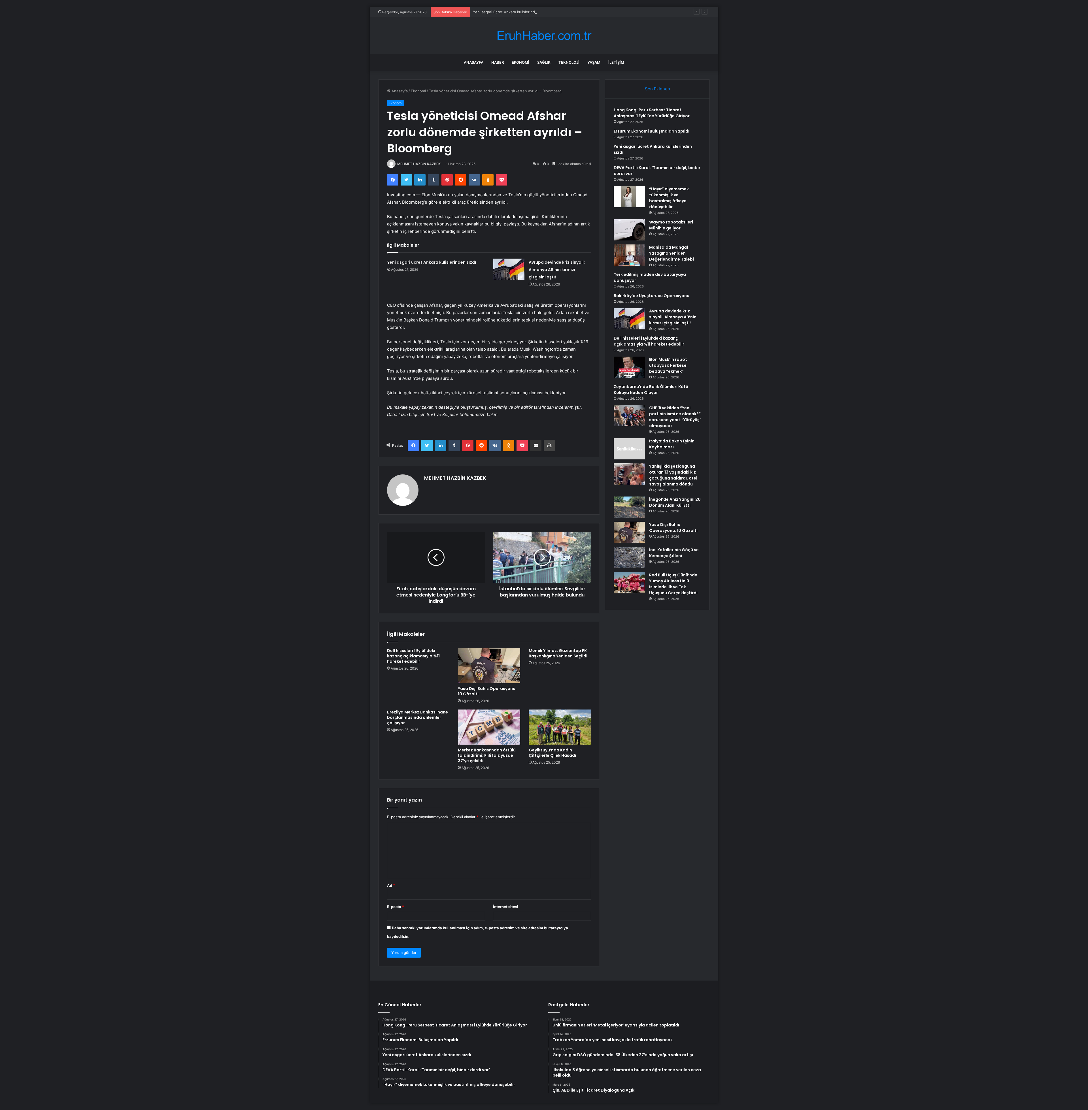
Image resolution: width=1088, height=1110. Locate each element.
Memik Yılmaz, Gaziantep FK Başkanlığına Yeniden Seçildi (558, 653)
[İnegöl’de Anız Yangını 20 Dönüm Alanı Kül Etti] (629, 507)
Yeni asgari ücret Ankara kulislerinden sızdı (511, 12)
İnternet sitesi (505, 906)
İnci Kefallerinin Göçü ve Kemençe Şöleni (674, 553)
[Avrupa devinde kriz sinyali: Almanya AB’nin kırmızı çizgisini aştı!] (508, 269)
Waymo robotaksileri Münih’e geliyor (671, 225)
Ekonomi (520, 62)
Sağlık (544, 62)
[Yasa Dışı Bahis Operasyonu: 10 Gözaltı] (489, 665)
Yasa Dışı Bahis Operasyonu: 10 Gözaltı (487, 691)
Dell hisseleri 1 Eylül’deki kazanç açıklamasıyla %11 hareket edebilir (413, 656)
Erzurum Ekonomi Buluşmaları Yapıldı (651, 131)
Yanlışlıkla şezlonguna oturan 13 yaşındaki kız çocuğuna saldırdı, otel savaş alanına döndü (673, 475)
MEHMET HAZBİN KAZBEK (419, 164)
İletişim (616, 62)
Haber (497, 62)
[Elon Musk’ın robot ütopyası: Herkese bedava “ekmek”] (629, 367)
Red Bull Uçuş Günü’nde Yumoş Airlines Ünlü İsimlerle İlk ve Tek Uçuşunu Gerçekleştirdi (673, 584)
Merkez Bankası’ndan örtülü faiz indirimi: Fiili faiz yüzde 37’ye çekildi (487, 755)
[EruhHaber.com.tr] (544, 35)
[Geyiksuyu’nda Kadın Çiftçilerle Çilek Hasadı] (560, 727)
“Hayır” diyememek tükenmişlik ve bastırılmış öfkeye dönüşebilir (669, 198)
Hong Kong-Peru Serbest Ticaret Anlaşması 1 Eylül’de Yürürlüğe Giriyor (652, 113)
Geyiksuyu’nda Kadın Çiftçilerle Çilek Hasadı (552, 752)
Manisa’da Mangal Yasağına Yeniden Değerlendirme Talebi (671, 253)
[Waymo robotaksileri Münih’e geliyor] (629, 229)
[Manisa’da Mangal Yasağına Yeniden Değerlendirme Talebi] (629, 255)
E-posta (395, 906)
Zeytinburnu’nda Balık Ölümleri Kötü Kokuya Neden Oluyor (651, 389)
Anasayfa (473, 62)
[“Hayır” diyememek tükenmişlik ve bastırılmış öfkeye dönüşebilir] (629, 196)
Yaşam (593, 62)
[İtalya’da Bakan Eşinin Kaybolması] (629, 448)
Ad (391, 885)
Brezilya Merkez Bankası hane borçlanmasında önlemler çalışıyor (417, 717)
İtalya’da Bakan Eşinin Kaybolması (671, 444)
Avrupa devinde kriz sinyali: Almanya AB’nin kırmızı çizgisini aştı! (557, 269)
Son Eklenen (657, 88)
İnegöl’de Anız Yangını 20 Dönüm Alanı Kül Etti (675, 502)
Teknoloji (568, 62)
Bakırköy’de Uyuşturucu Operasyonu (651, 296)
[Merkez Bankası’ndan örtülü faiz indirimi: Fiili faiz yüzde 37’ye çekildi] (489, 727)
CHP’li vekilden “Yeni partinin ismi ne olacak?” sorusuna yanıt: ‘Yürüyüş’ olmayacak (675, 417)
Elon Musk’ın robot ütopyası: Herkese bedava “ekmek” (668, 365)
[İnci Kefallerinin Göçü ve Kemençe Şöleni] (629, 557)
